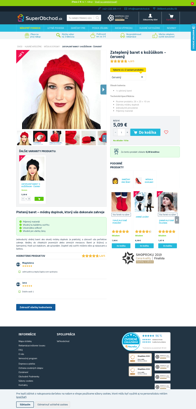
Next (104, 138)
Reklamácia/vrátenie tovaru (32, 345)
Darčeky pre (78, 28)
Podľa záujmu (100, 28)
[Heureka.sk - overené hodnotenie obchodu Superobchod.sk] (146, 350)
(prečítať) (21, 397)
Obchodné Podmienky (29, 376)
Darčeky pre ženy (126, 181)
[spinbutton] (121, 132)
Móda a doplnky (149, 181)
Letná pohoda (55, 28)
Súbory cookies (26, 380)
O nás (21, 354)
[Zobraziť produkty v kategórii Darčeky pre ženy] (115, 180)
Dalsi (103, 90)
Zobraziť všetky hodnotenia (36, 307)
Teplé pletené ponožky (119, 221)
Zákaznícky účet (150, 19)
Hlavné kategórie (149, 28)
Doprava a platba (27, 363)
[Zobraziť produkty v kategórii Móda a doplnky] (138, 180)
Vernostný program (28, 358)
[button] (127, 132)
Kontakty (23, 385)
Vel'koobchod (63, 341)
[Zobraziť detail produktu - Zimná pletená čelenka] (167, 202)
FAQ (21, 350)
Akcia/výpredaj (123, 28)
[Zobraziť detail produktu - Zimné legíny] (144, 202)
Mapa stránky (25, 341)
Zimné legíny (142, 217)
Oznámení (23, 372)
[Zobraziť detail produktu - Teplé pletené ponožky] (121, 202)
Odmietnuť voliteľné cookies (52, 404)
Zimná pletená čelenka (166, 221)
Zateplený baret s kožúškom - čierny (30, 185)
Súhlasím (25, 404)
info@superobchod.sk (139, 8)
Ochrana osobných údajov (31, 368)
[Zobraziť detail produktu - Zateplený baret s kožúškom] (32, 168)
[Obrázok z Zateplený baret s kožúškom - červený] (24, 138)
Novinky (171, 28)
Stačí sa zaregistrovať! (106, 1)
